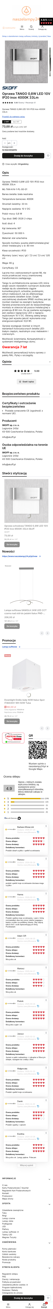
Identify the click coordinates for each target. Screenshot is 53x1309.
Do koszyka (12, 544)
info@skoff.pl (9, 437)
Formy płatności (9, 1249)
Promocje (6, 1262)
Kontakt (5, 1193)
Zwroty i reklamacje (11, 1279)
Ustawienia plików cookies (14, 1285)
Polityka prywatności (11, 1282)
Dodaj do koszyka (23, 155)
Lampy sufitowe (9, 647)
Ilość (4, 138)
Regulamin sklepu (10, 1274)
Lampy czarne (8, 1218)
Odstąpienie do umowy (12, 1293)
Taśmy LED (7, 1234)
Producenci (7, 1196)
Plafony (5, 1229)
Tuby (4, 1213)
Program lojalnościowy (12, 1287)
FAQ (4, 1276)
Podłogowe (7, 1224)
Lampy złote (7, 1221)
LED (4, 1226)
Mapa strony (7, 1199)
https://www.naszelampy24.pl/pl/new (19, 556)
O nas (4, 1185)
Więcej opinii (26, 1165)
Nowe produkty (9, 1259)
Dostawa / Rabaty (10, 1290)
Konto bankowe (9, 1251)
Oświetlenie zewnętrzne (12, 1210)
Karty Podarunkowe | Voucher (15, 1188)
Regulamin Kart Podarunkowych (16, 1190)
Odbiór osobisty (9, 1254)
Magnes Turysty (9, 1237)
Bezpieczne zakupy (11, 1257)
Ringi (4, 1215)
